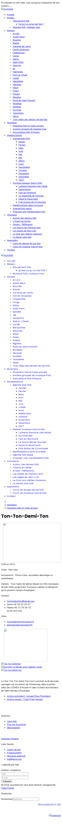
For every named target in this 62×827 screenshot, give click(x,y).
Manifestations (14, 135)
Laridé (16, 78)
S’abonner (7, 781)
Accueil (10, 14)
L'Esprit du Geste (22, 221)
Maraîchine (18, 81)
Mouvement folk (21, 21)
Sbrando (17, 106)
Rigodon (17, 97)
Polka (16, 90)
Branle (16, 43)
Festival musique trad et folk (27, 183)
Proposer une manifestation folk (29, 211)
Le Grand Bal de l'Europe (31, 195)
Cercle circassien (21, 49)
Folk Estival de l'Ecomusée (32, 202)
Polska (16, 94)
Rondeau (17, 103)
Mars (21, 148)
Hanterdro (18, 71)
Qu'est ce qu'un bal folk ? (31, 24)
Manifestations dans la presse (28, 205)
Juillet (21, 160)
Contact (11, 249)
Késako (10, 17)
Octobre (22, 170)
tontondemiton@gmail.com (20, 601)
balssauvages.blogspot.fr (19, 625)
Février (21, 145)
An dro (16, 33)
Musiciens (12, 122)
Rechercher (6, 799)
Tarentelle (18, 113)
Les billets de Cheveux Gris (27, 227)
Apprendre (12, 240)
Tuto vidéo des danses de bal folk (30, 119)
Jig (14, 68)
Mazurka (17, 84)
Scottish (17, 110)
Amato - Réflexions (23, 224)
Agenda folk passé (22, 208)
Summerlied (24, 189)
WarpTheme (7, 788)
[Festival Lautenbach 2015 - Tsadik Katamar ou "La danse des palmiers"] (11, 663)
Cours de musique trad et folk (28, 246)
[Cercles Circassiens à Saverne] (11, 670)
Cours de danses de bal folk (27, 243)
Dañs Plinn (18, 62)
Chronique (12, 215)
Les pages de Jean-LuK (24, 230)
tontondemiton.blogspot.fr (20, 621)
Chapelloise (19, 52)
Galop (16, 59)
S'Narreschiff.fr (14, 752)
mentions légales (10, 738)
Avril (20, 151)
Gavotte (17, 65)
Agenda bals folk (21, 138)
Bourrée (17, 40)
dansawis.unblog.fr (16, 756)
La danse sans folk (22, 237)
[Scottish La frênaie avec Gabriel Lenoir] (21, 667)
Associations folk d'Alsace (26, 132)
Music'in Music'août (28, 199)
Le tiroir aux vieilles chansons (27, 234)
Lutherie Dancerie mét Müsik (32, 186)
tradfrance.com (14, 759)
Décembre (23, 176)
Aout (21, 164)
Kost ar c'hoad (20, 75)
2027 (21, 180)
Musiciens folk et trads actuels (28, 125)
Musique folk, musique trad (26, 27)
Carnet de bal (14, 749)
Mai (20, 154)
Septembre (24, 167)
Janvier (21, 141)
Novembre (23, 173)
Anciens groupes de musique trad (29, 129)
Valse (15, 116)
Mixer (15, 87)
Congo (16, 56)
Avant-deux (19, 36)
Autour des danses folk (24, 218)
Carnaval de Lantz (22, 46)
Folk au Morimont (27, 192)
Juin (20, 157)
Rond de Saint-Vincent (24, 100)
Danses (11, 30)
